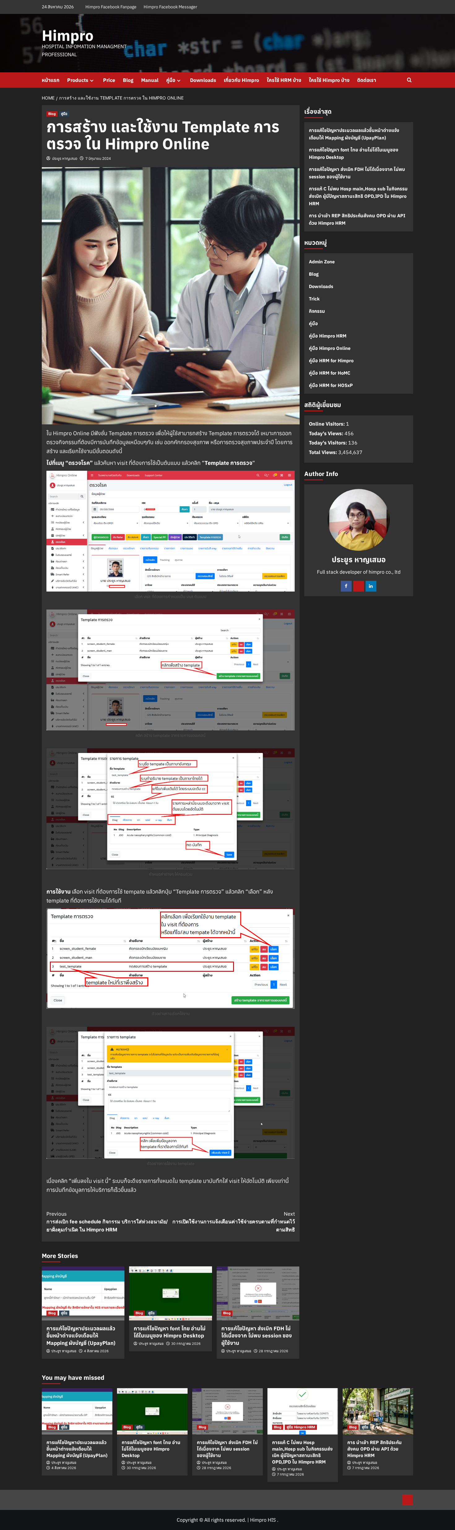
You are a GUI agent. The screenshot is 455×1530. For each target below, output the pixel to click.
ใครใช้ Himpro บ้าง (329, 80)
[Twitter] (358, 586)
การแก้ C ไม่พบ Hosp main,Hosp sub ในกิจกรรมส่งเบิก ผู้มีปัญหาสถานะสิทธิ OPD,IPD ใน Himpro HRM (358, 196)
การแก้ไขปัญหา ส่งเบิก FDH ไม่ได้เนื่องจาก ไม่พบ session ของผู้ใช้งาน (256, 1336)
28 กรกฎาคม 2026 (273, 1351)
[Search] (409, 80)
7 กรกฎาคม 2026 (290, 1474)
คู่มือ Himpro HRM (327, 336)
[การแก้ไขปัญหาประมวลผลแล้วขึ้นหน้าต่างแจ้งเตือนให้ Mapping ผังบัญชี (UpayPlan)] (83, 1293)
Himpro (67, 35)
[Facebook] (346, 586)
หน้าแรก (50, 80)
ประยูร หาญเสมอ (64, 158)
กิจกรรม (317, 311)
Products (77, 80)
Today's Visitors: (328, 443)
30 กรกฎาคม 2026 (186, 1343)
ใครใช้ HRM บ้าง (284, 80)
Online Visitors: (327, 424)
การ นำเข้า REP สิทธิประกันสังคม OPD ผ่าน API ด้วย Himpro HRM (357, 219)
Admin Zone (322, 262)
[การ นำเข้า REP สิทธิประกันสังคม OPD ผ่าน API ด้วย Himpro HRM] (378, 1411)
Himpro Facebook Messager (170, 7)
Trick (314, 299)
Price (109, 80)
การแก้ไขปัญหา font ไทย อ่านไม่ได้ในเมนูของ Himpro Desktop (170, 1332)
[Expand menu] (91, 80)
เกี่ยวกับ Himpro (241, 80)
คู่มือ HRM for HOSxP (331, 385)
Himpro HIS (263, 1520)
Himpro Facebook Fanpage (110, 7)
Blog (128, 80)
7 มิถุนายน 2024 (98, 158)
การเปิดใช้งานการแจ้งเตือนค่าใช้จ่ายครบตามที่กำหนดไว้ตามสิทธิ (233, 1222)
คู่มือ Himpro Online (329, 348)
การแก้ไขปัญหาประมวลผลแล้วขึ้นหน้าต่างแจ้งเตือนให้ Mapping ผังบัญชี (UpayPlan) (80, 1336)
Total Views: (323, 452)
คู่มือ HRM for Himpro (331, 360)
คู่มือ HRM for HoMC (329, 373)
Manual (149, 80)
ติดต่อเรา (366, 80)
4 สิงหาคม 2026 (96, 1351)
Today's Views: (326, 433)
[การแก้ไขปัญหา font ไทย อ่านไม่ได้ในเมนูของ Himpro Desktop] (170, 1293)
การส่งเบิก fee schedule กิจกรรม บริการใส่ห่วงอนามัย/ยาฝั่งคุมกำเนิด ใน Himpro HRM (107, 1222)
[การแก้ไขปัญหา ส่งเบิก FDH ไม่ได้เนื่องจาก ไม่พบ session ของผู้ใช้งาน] (258, 1293)
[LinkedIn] (371, 586)
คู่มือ (170, 80)
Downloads (203, 80)
